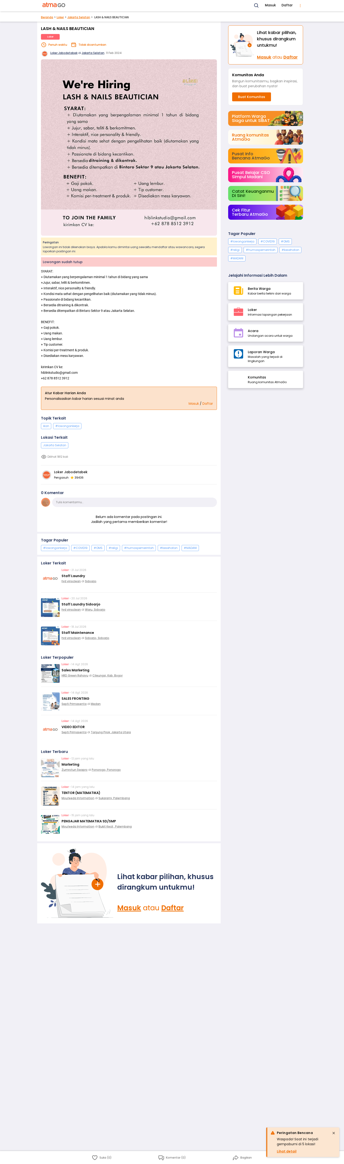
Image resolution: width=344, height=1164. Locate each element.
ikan (46, 426)
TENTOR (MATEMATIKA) (81, 792)
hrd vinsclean (71, 581)
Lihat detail (286, 1151)
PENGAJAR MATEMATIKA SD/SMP (89, 821)
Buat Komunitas (251, 96)
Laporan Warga (261, 352)
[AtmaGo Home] (54, 5)
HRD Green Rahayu (75, 675)
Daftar (287, 5)
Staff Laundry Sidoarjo (81, 604)
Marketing (70, 764)
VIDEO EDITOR (73, 727)
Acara (253, 331)
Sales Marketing (75, 670)
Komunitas (257, 377)
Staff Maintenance (78, 632)
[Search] (256, 5)
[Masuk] (77, 883)
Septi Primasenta (74, 704)
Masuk (270, 5)
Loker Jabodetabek (63, 53)
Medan (96, 704)
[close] (333, 1133)
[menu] (300, 5)
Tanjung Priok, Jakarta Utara (111, 732)
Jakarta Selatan (78, 17)
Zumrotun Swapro (75, 770)
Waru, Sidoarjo (95, 610)
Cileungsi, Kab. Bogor (107, 675)
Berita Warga (259, 288)
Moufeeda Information (78, 798)
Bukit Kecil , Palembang (115, 826)
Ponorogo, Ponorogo (106, 770)
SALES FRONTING (75, 698)
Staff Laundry (73, 576)
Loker (60, 17)
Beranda (47, 17)
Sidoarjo (90, 581)
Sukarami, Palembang (114, 798)
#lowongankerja (67, 426)
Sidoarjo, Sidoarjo (97, 638)
